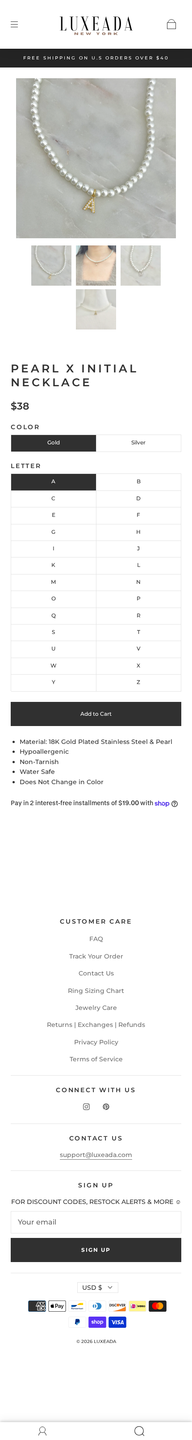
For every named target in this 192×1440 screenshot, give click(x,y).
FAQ (96, 939)
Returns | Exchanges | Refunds (96, 1025)
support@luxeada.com (96, 1155)
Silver (138, 442)
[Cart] (171, 24)
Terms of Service (96, 1059)
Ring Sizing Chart (96, 991)
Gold (53, 442)
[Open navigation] (20, 24)
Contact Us (96, 973)
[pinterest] (106, 1106)
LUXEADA (105, 1341)
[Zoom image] (96, 160)
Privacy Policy (96, 1042)
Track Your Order (96, 956)
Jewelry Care (96, 1008)
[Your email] (96, 1222)
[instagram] (86, 1106)
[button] (32, 160)
